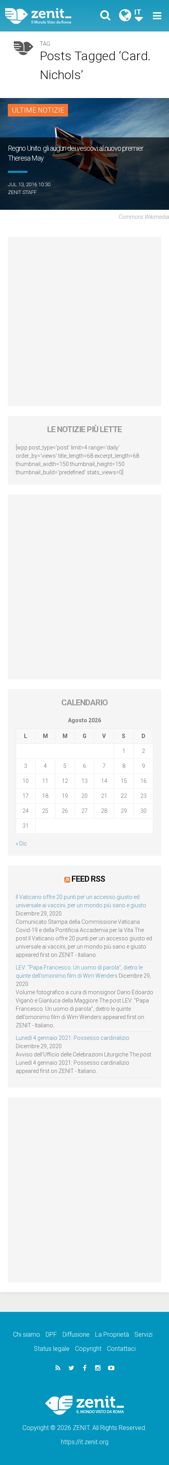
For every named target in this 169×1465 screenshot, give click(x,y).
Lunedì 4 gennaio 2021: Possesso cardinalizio (72, 1038)
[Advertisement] (84, 321)
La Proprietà (112, 1334)
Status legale (52, 1348)
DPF (51, 1334)
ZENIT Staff (22, 192)
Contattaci (121, 1348)
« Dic (21, 843)
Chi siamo (26, 1334)
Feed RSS (88, 879)
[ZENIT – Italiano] (47, 16)
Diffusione (76, 1334)
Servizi (143, 1334)
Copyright (88, 1348)
